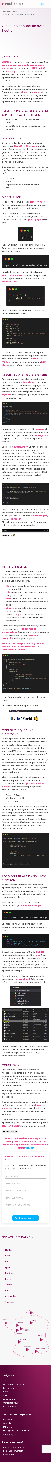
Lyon (7, 1267)
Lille (7, 1261)
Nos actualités (10, 1454)
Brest (7, 1290)
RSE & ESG (7, 1427)
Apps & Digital (9, 1434)
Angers (8, 1284)
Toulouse (9, 1302)
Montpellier (10, 1296)
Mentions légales (11, 1406)
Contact (29, 1147)
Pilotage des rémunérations (16, 1430)
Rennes (9, 1278)
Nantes (8, 1250)
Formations (8, 1388)
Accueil (6, 1380)
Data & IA (7, 1419)
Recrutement (9, 1399)
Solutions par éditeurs (13, 1384)
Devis (5, 1391)
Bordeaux (10, 1273)
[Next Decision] (13, 3)
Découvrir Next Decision (14, 1447)
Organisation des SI (12, 1423)
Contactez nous (10, 1403)
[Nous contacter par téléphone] (42, 4)
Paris (7, 1255)
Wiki (5, 1395)
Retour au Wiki (10, 1131)
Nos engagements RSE (13, 1451)
